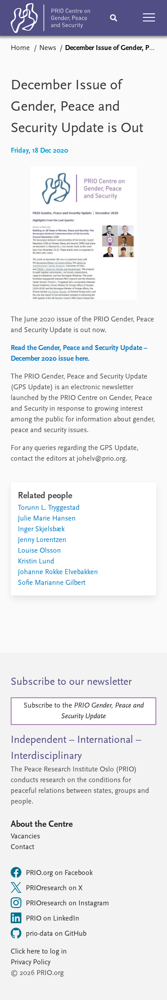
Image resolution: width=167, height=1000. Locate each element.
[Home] (50, 20)
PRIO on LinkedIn (52, 918)
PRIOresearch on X (54, 888)
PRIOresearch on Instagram (67, 903)
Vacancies (25, 836)
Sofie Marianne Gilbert (52, 583)
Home (20, 48)
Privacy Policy (30, 962)
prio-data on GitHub (56, 934)
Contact (22, 847)
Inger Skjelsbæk (41, 529)
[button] (149, 18)
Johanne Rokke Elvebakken (58, 572)
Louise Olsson (39, 550)
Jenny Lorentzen (42, 540)
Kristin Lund (36, 561)
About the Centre (42, 824)
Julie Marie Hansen (47, 518)
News (47, 48)
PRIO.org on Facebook (59, 873)
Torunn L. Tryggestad (49, 508)
